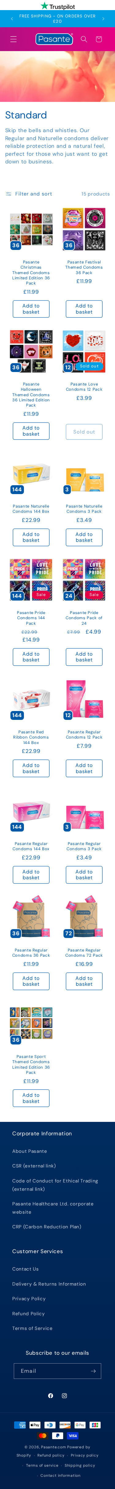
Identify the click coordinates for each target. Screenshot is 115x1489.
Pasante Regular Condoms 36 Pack (31, 952)
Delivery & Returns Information (49, 1284)
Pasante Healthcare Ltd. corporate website (53, 1208)
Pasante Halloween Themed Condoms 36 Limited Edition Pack (31, 395)
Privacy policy (85, 1455)
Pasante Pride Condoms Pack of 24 (84, 618)
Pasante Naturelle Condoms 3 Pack (84, 509)
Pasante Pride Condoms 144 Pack (31, 618)
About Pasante (29, 1151)
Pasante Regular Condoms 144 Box (31, 846)
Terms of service (42, 1465)
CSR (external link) (34, 1166)
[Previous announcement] (12, 18)
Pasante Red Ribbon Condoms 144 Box (31, 737)
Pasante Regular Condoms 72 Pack (84, 952)
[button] (13, 39)
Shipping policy (80, 1465)
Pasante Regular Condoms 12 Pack (84, 735)
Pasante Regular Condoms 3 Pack (84, 846)
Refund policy (50, 1455)
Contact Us (25, 1269)
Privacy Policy (29, 1299)
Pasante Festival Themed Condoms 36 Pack (84, 267)
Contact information (60, 1475)
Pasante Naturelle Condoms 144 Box (31, 509)
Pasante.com (53, 1447)
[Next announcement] (103, 18)
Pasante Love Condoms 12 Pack (84, 387)
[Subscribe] (93, 1371)
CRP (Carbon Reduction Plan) (47, 1227)
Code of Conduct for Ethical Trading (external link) (55, 1185)
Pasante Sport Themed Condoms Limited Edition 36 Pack (31, 1064)
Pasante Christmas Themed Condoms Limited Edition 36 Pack (31, 272)
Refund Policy (28, 1314)
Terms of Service (32, 1328)
